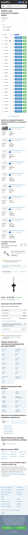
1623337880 (18, 350)
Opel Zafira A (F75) (8, 427)
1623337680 (18, 377)
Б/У (3, 24)
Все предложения (6, 271)
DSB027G (18, 397)
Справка (19, 503)
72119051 (17, 363)
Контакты (19, 506)
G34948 (6, 40)
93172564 (4, 359)
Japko (24, 310)
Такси (4, 29)
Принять (7, 527)
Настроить (14, 531)
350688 (3, 401)
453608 (5, 95)
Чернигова (9, 474)
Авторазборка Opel (11, 443)
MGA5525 (4, 406)
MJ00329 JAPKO (13, 456)
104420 (4, 410)
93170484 (17, 359)
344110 (16, 354)
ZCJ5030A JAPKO (5, 454)
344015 (16, 372)
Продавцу (19, 492)
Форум (2, 499)
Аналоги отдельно (7, 27)
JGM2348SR (18, 406)
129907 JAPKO (13, 451)
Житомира (14, 474)
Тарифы (18, 499)
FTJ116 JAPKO (22, 454)
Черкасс (19, 474)
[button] (20, 2)
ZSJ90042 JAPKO (22, 451)
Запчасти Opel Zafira (8, 431)
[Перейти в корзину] (26, 2)
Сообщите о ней (13, 337)
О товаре (15, 271)
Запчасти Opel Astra (8, 429)
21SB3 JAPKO (22, 456)
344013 (3, 382)
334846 (5, 79)
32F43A (17, 401)
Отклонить (20, 527)
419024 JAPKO (13, 454)
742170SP (17, 410)
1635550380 (4, 377)
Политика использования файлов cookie (13, 524)
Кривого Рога (11, 473)
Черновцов (3, 474)
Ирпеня (22, 473)
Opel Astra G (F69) (8, 425)
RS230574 (6, 44)
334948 (17, 392)
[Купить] (24, 37)
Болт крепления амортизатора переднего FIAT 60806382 (18, 251)
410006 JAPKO (4, 458)
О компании (19, 501)
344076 (3, 354)
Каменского (17, 473)
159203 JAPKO (4, 451)
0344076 (4, 350)
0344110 (4, 363)
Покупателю (19, 494)
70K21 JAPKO (4, 456)
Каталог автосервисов (6, 489)
